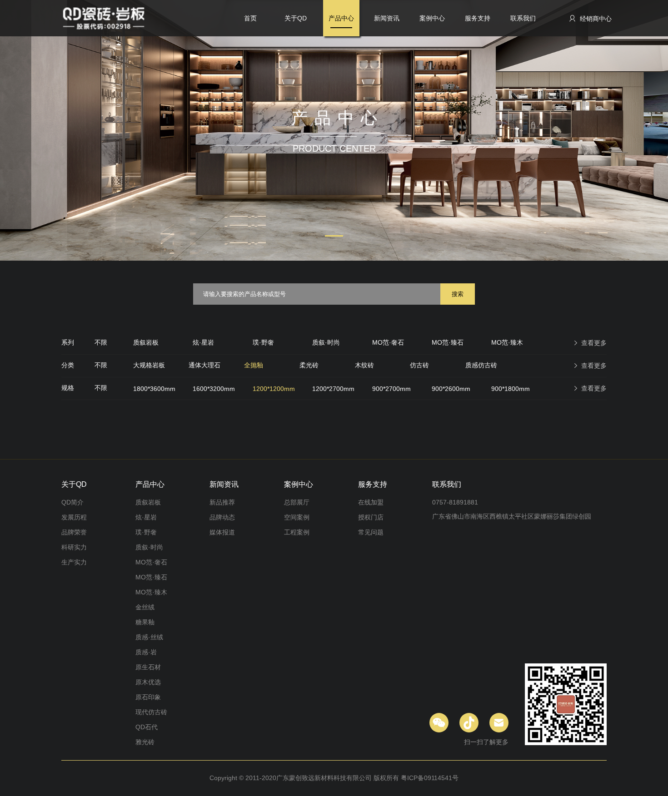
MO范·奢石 (388, 342)
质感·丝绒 (149, 637)
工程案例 (296, 532)
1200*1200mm (274, 388)
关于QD (295, 18)
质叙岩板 (146, 342)
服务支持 (477, 18)
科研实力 (74, 547)
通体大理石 (204, 365)
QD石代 (146, 727)
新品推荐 (222, 502)
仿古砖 (419, 365)
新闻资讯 (386, 18)
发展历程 (74, 517)
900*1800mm (510, 388)
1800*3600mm (154, 388)
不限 (101, 342)
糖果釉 (145, 622)
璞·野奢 (263, 342)
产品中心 (341, 18)
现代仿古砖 (151, 712)
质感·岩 (146, 652)
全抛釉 (253, 365)
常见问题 (371, 532)
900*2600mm (451, 388)
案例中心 (432, 18)
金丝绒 (145, 607)
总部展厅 (296, 502)
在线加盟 (371, 502)
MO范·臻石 (448, 342)
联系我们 (523, 18)
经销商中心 (595, 18)
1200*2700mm (333, 388)
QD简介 (72, 502)
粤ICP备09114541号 (430, 777)
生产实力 (74, 562)
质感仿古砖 (481, 365)
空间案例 (296, 517)
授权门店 (371, 517)
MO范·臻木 (507, 342)
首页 (250, 18)
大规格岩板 (149, 365)
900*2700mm (391, 388)
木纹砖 (364, 365)
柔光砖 (309, 365)
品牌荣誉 (74, 532)
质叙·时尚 (326, 342)
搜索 (458, 294)
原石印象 (148, 697)
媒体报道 (222, 532)
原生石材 (148, 667)
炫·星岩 (203, 342)
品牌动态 (222, 517)
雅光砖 (145, 742)
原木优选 (148, 682)
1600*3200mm (214, 388)
